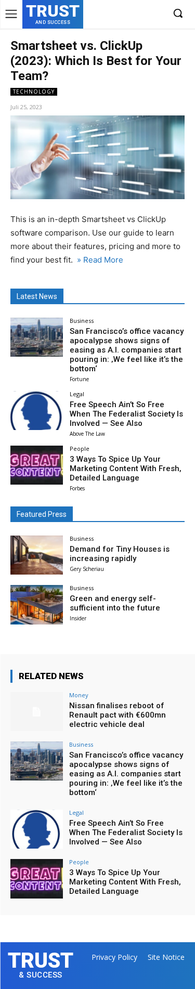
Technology (34, 91)
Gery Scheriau (87, 568)
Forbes (77, 488)
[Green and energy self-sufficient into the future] (36, 604)
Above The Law (87, 433)
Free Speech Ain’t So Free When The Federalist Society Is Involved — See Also (126, 414)
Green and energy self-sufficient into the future (115, 603)
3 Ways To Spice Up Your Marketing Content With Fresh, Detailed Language (125, 468)
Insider (78, 618)
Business (82, 320)
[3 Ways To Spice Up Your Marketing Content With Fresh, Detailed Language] (36, 465)
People (79, 448)
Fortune (79, 379)
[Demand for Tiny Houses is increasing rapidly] (36, 555)
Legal (77, 394)
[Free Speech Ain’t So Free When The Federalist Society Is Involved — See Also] (36, 410)
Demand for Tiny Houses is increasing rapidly (120, 553)
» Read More (99, 260)
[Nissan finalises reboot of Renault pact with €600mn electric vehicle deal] (36, 711)
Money (78, 695)
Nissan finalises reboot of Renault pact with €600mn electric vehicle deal (117, 715)
